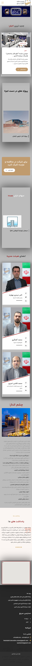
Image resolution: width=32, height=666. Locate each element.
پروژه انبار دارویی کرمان (20, 136)
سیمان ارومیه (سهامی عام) (19, 231)
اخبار (25, 50)
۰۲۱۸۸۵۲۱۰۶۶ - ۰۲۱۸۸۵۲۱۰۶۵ (21, 637)
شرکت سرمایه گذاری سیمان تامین (22, 607)
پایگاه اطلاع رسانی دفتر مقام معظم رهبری (20, 597)
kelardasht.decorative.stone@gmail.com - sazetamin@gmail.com (17, 642)
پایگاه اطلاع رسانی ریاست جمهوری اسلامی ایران (19, 600)
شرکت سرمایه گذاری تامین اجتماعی (22, 603)
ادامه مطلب (23, 69)
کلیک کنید (10, 170)
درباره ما (26, 618)
